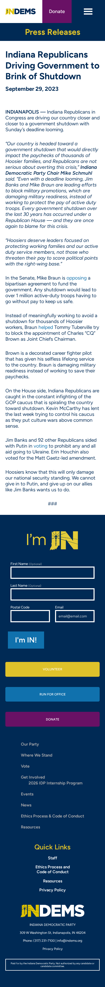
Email (59, 607)
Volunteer (52, 669)
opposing (77, 278)
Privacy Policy (52, 890)
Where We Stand (36, 755)
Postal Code (20, 607)
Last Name (25, 585)
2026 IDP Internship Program (56, 783)
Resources (30, 827)
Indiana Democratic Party (20, 11)
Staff (52, 858)
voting (40, 446)
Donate (57, 11)
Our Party (30, 744)
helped (45, 327)
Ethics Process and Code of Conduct (52, 869)
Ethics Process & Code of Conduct (52, 816)
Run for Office (53, 694)
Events (27, 794)
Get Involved (33, 777)
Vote (25, 766)
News (26, 805)
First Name (26, 564)
